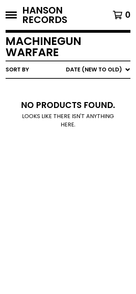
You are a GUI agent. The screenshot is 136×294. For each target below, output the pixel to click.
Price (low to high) (82, 166)
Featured (65, 88)
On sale (63, 99)
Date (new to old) (80, 143)
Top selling (69, 110)
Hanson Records (44, 15)
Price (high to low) (82, 177)
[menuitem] (68, 69)
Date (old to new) (80, 154)
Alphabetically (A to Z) (87, 121)
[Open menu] (11, 15)
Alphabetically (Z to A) (87, 132)
